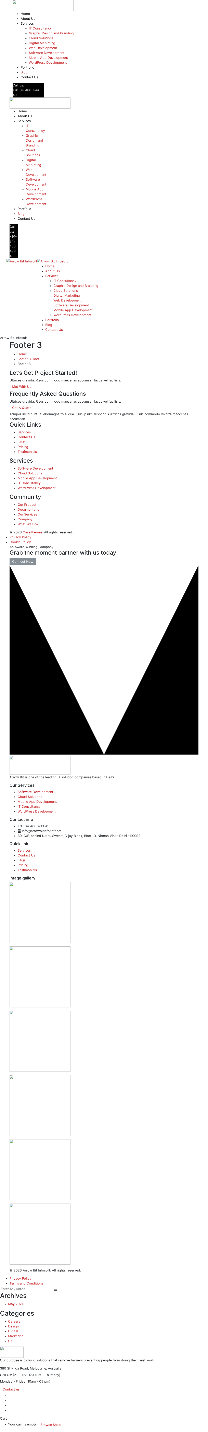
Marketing (16, 1336)
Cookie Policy (20, 542)
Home (22, 354)
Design (13, 1326)
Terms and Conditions (26, 1283)
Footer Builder (28, 359)
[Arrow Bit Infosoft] (21, 261)
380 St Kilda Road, (14, 1368)
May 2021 (15, 1304)
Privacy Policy (20, 537)
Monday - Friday (12, 1381)
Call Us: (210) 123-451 (17, 1375)
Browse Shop (50, 1425)
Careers (14, 1321)
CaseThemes (32, 532)
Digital (13, 1331)
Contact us (11, 1389)
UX (10, 1341)
